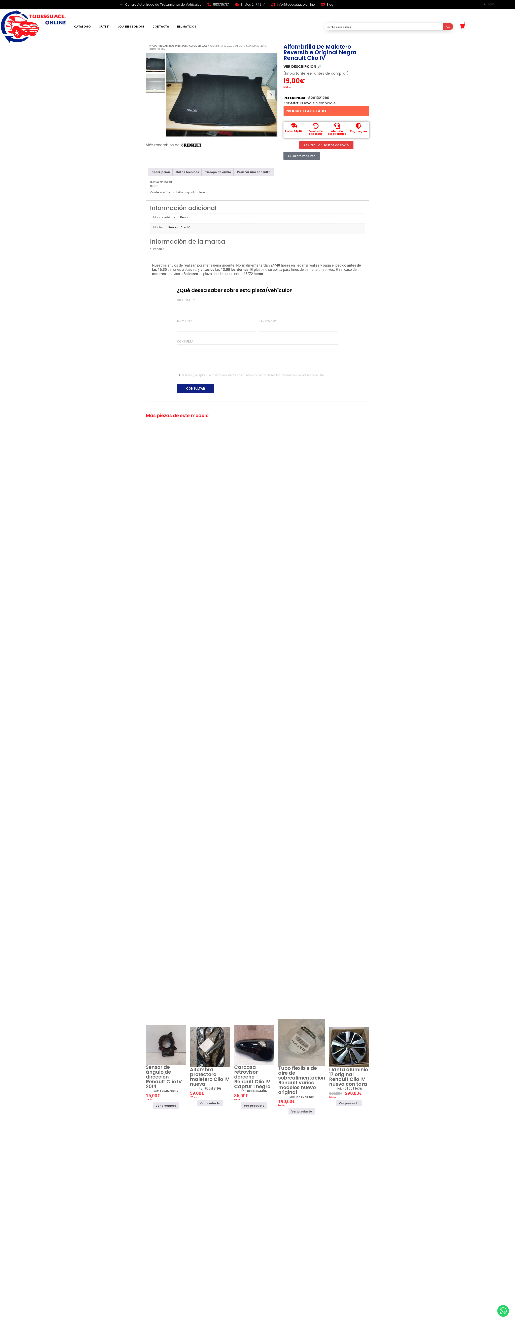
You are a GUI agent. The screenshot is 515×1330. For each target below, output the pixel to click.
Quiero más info (303, 156)
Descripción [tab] (160, 172)
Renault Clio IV (179, 227)
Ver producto (166, 1106)
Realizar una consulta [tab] (253, 172)
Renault (186, 217)
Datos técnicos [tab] (187, 172)
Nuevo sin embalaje (318, 103)
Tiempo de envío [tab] (218, 172)
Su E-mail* (186, 300)
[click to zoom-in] (221, 94)
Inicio (153, 45)
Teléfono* (268, 321)
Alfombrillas (198, 45)
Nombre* (184, 321)
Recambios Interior (173, 45)
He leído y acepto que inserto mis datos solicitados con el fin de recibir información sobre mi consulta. (252, 375)
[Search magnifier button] (448, 26)
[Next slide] (271, 94)
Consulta (185, 341)
